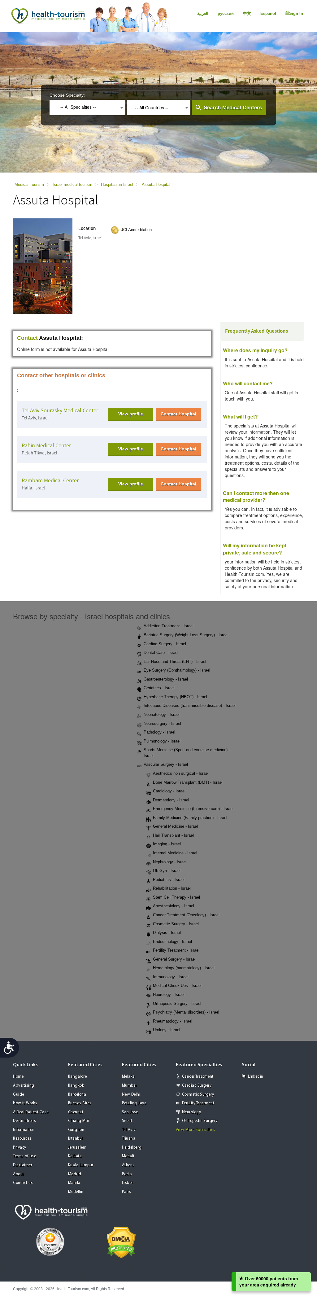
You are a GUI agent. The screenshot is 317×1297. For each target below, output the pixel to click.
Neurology (191, 1112)
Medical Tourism (29, 184)
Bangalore (77, 1077)
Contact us (23, 1183)
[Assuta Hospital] (52, 266)
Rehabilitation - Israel (172, 888)
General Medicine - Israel (175, 826)
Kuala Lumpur (80, 1165)
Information (24, 1130)
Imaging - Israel (167, 844)
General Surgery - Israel (174, 959)
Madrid (74, 1174)
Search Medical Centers (233, 108)
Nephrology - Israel (170, 862)
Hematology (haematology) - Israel (184, 968)
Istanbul (75, 1139)
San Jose (130, 1112)
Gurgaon (76, 1130)
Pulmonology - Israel (162, 741)
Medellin (76, 1192)
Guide (18, 1095)
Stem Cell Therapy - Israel (176, 897)
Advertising (23, 1086)
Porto (127, 1174)
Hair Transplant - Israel (173, 835)
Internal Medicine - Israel (175, 853)
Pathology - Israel (159, 732)
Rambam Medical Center (50, 480)
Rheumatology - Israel (172, 1021)
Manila (74, 1183)
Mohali (128, 1156)
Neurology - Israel (169, 994)
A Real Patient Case (31, 1112)
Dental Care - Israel (161, 652)
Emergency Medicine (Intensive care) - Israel (193, 808)
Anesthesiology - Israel (173, 906)
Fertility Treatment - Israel (176, 950)
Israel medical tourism (72, 184)
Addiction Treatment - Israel (168, 626)
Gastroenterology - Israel (166, 679)
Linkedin (255, 1077)
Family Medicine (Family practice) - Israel (190, 817)
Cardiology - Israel (169, 791)
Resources (22, 1139)
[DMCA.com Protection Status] (121, 1242)
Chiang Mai (78, 1121)
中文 (247, 13)
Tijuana (129, 1139)
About (18, 1174)
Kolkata (75, 1156)
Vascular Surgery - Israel (166, 764)
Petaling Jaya (134, 1103)
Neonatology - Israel (162, 714)
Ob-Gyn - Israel (166, 870)
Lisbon (128, 1183)
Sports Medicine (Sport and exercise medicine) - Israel (187, 752)
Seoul (127, 1121)
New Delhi (131, 1095)
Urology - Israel (166, 1030)
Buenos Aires (80, 1103)
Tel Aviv (129, 1130)
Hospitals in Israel (117, 184)
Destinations (24, 1121)
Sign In (296, 13)
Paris (126, 1192)
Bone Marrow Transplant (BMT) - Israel (188, 782)
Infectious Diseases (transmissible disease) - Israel (190, 705)
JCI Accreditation (136, 229)
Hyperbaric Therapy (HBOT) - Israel (175, 697)
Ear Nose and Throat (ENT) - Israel (175, 661)
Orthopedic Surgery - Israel (177, 1003)
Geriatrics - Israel (159, 688)
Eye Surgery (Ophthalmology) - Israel (177, 670)
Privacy (19, 1148)
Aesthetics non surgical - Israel (181, 773)
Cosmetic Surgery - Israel (176, 924)
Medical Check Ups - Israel (177, 985)
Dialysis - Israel (167, 932)
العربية (202, 13)
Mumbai (129, 1086)
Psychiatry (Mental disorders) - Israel (186, 1012)
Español (268, 13)
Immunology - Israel (171, 977)
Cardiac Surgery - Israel (165, 644)
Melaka (128, 1077)
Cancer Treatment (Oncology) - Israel (186, 915)
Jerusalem (77, 1148)
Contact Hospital (178, 413)
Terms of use (24, 1156)
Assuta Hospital (156, 184)
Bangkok (76, 1086)
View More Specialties (195, 1130)
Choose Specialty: (67, 95)
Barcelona (77, 1095)
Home (18, 1077)
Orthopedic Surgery (200, 1121)
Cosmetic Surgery (198, 1095)
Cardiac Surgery (197, 1086)
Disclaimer (22, 1165)
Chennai (75, 1112)
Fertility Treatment (198, 1103)
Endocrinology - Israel (172, 941)
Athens (128, 1165)
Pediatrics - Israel (169, 879)
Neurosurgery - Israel (162, 723)
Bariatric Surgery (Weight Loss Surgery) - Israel (186, 635)
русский (226, 13)
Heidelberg (132, 1148)
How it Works (25, 1103)
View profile (130, 413)
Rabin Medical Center (46, 445)
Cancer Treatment (198, 1077)
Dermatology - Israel (171, 800)
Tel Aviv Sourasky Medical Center (60, 410)
